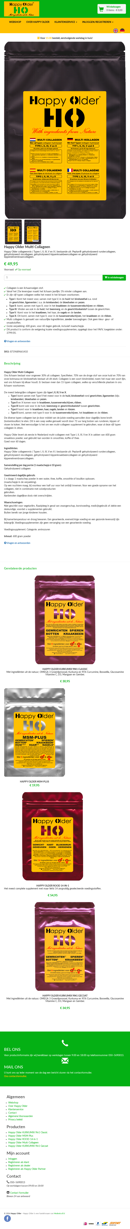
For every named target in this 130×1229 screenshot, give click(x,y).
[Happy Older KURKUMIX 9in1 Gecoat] (65, 946)
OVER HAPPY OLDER (37, 22)
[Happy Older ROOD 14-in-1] (52, 836)
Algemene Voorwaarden (20, 1116)
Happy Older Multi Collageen (23, 1143)
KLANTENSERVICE (65, 22)
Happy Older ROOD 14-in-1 (23, 1139)
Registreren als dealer (19, 1166)
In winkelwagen (115, 277)
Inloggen (12, 1159)
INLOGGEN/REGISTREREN (97, 22)
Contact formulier (19, 1193)
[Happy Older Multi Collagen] (116, 30)
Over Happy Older (17, 1106)
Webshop (13, 1103)
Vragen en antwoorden (18, 341)
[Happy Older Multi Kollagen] (122, 30)
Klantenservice (15, 1109)
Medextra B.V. (59, 1213)
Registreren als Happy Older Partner (27, 1169)
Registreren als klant (18, 1162)
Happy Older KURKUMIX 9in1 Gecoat (28, 1146)
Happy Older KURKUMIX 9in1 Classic (28, 1132)
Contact (12, 1113)
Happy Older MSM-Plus (20, 1136)
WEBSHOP (15, 22)
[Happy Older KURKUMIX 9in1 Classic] (65, 619)
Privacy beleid (15, 1120)
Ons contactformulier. (15, 1076)
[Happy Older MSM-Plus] (34, 732)
